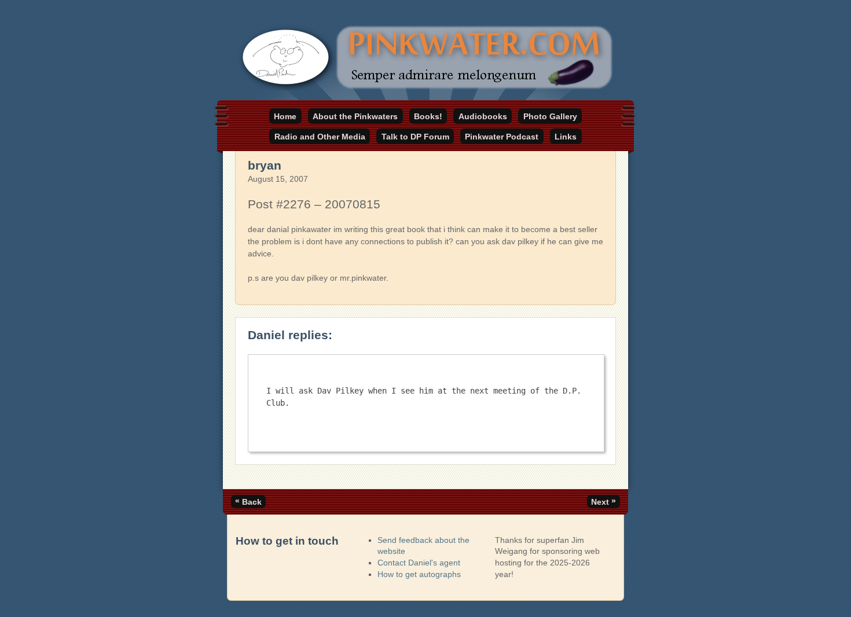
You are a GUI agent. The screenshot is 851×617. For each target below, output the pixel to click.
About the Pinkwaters (355, 116)
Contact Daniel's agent (418, 562)
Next (603, 501)
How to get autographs (419, 574)
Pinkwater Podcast (501, 136)
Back (248, 501)
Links (566, 136)
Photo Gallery (550, 116)
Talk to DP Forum (415, 136)
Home (285, 116)
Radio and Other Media (319, 136)
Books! (428, 116)
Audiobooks (482, 116)
